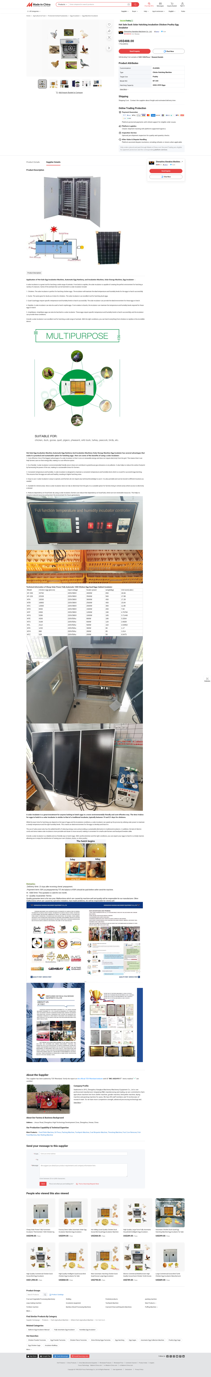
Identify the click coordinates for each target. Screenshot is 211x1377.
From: (36, 1154)
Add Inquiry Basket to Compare (71, 92)
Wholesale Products (105, 1363)
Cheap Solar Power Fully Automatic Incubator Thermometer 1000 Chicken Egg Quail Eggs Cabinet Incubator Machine (40, 1231)
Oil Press (57, 1132)
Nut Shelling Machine (45, 1135)
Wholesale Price (118, 1363)
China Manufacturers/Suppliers (88, 1363)
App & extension (157, 11)
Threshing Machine (115, 1132)
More (28, 1349)
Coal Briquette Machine (98, 1132)
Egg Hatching (119, 1340)
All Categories (34, 11)
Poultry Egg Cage (174, 1340)
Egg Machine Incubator (90, 16)
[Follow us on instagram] (174, 1356)
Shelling (68, 1299)
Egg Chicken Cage (34, 1345)
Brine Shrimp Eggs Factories (100, 1340)
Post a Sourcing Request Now (87, 1184)
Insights (151, 1363)
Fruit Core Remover (130, 1132)
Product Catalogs (57, 1294)
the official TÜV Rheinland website (90, 1078)
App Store (31, 1356)
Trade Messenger (61, 1356)
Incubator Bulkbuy (51, 1345)
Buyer (134, 11)
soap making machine (33, 1303)
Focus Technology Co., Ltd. (90, 1369)
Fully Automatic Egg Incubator (64, 1330)
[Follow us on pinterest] (180, 1356)
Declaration (128, 1369)
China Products (71, 1363)
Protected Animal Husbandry (58, 16)
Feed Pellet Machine (46, 1132)
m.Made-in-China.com (110, 1365)
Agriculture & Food (39, 16)
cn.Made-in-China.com (126, 1365)
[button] (129, 4)
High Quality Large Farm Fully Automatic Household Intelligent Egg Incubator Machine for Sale (137, 1231)
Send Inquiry (135, 51)
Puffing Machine (150, 1307)
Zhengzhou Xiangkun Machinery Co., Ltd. (138, 31)
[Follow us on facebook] (167, 1356)
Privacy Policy (139, 1369)
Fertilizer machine (32, 1307)
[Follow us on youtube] (177, 1356)
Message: (35, 1165)
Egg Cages (132, 1340)
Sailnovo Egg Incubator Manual (38, 1330)
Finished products (112, 1299)
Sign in (182, 6)
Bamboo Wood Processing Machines (78, 1307)
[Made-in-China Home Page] (38, 4)
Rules (183, 11)
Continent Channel (131, 1363)
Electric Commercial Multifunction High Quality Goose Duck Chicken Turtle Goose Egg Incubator (137, 1276)
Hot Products (61, 1363)
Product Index (143, 1363)
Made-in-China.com (96, 1365)
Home (28, 16)
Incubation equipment (73, 1303)
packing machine (151, 1299)
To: (37, 1160)
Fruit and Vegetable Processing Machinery (40, 1299)
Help (145, 11)
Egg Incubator (75, 16)
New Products (150, 1303)
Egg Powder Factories (57, 1340)
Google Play (45, 1356)
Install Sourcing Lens (81, 1356)
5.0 (159, 165)
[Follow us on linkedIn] (183, 1356)
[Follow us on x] (171, 1356)
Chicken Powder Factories (37, 1340)
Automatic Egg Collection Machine (152, 1340)
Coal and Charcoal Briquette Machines (119, 1307)
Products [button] (61, 4)
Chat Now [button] (170, 51)
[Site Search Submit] (135, 4)
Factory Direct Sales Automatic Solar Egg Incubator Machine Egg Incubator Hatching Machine (72, 1231)
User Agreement (117, 1369)
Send (43, 1184)
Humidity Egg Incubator (87, 1330)
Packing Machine (68, 1132)
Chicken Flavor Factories (78, 1340)
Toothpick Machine (82, 1132)
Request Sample (157, 57)
